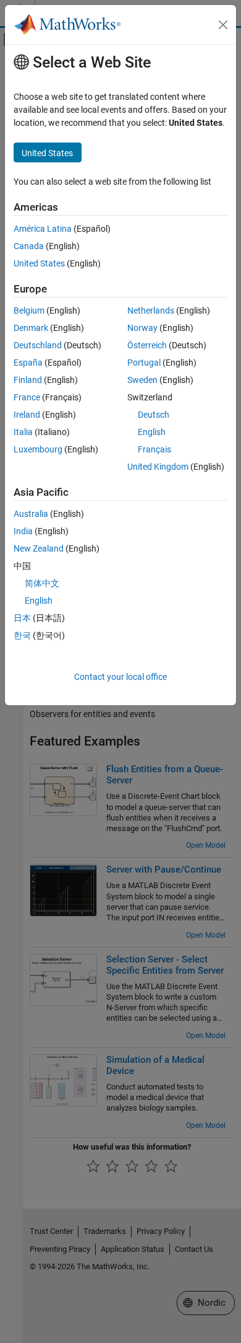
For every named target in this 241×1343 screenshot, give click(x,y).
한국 (22, 635)
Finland (28, 380)
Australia (31, 514)
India (23, 531)
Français (154, 449)
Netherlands (150, 310)
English (152, 432)
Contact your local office (120, 677)
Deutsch (153, 415)
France (27, 397)
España (28, 363)
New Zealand (39, 548)
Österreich (147, 345)
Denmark (31, 328)
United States (39, 263)
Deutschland (38, 345)
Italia (23, 432)
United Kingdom (157, 467)
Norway (142, 328)
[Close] (223, 24)
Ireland (27, 415)
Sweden (142, 380)
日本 (22, 618)
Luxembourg (38, 449)
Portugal (144, 363)
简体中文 (42, 583)
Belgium (29, 310)
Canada (29, 246)
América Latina (43, 229)
